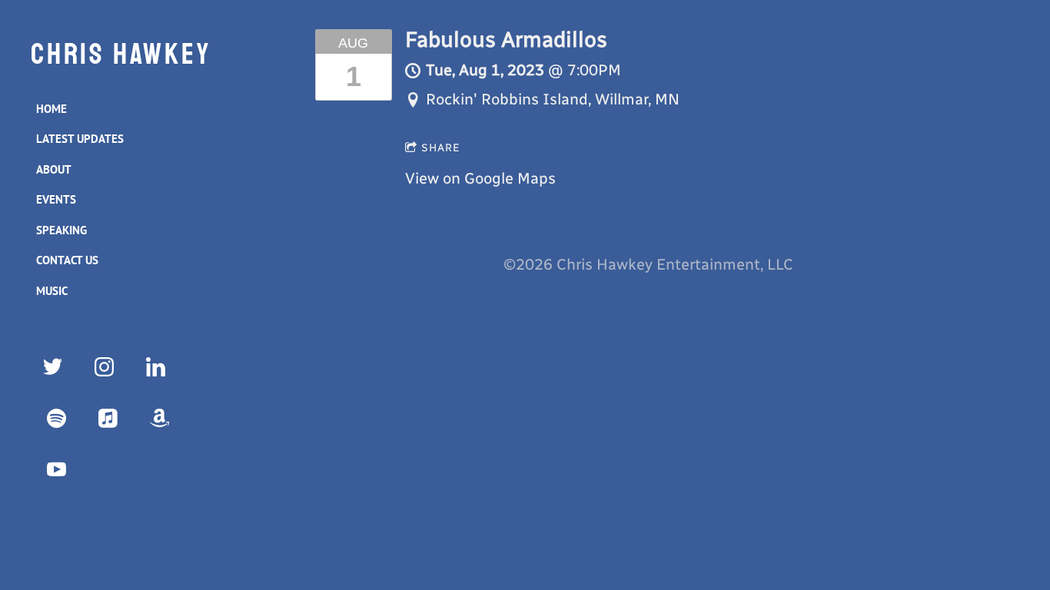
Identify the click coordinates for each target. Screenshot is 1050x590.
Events (56, 199)
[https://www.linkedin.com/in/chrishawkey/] (155, 367)
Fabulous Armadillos (506, 39)
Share (440, 147)
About (53, 169)
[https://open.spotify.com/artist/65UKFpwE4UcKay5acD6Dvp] (56, 418)
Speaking (61, 230)
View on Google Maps (480, 178)
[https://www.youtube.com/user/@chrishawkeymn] (56, 470)
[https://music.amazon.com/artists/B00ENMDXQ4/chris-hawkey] (159, 418)
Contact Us (67, 260)
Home (51, 108)
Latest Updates (80, 138)
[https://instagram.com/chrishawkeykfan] (104, 367)
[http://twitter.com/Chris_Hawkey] (52, 367)
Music (52, 290)
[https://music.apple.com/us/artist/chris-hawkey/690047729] (108, 418)
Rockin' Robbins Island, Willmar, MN (553, 99)
